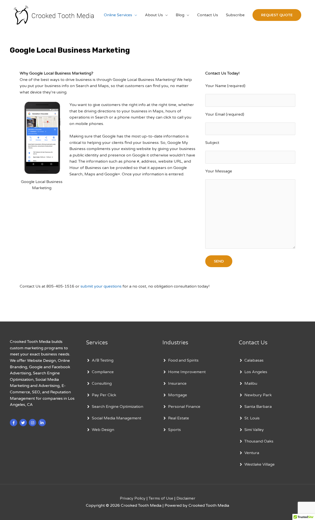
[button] (276, 15)
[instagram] (33, 422)
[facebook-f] (14, 422)
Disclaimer (185, 498)
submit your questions (101, 286)
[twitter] (23, 422)
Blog (180, 15)
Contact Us (207, 15)
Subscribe (235, 15)
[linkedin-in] (42, 422)
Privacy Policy (132, 498)
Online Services (118, 15)
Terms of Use (161, 498)
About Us (154, 15)
